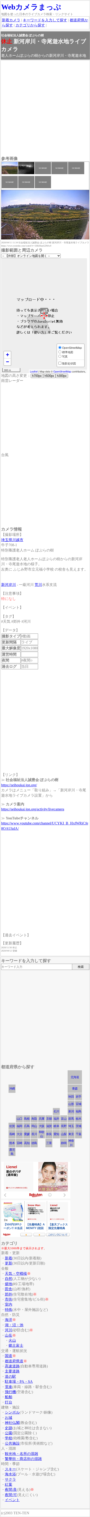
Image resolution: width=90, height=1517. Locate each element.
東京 (71, 1134)
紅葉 (8, 1484)
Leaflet (34, 371)
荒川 (38, 585)
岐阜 (56, 1126)
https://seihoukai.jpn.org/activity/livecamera (32, 809)
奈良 (49, 1134)
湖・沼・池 (14, 1325)
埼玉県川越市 (12, 540)
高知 (27, 1143)
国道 (8, 1356)
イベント (12, 1500)
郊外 (8, 1294)
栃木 (78, 1118)
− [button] (7, 362)
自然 (8, 1279)
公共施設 (12, 1443)
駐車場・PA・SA (19, 1381)
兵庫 (41, 1118)
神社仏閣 (12, 1423)
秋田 (71, 1096)
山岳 (8, 1335)
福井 (56, 1118)
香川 (34, 1134)
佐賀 (12, 1126)
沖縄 (12, 1088)
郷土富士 (16, 1345)
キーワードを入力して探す (45, 20)
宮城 (78, 1104)
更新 (8, 1263)
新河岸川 (8, 585)
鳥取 (34, 1118)
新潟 (71, 1111)
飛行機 (10, 1392)
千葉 (78, 1134)
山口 (19, 1118)
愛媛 (27, 1134)
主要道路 (12, 1371)
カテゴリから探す (30, 25)
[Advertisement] (45, 108)
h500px (49, 376)
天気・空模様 (16, 1274)
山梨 (63, 1134)
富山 (63, 1118)
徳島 (34, 1143)
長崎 (12, 1134)
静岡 (63, 1143)
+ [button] (7, 355)
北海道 (75, 1077)
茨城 (78, 1126)
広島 (27, 1126)
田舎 (8, 1289)
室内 (8, 1304)
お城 (8, 1418)
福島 (78, 1111)
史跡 (8, 1428)
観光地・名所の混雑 (21, 1454)
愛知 (56, 1134)
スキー (10, 1469)
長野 (63, 1126)
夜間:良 (11, 1489)
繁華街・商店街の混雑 (23, 1459)
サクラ (10, 1479)
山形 (71, 1104)
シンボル (12, 1412)
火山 (12, 1340)
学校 (8, 1438)
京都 (49, 1118)
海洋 (8, 1320)
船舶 (8, 1397)
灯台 (8, 1402)
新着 (8, 1258)
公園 (8, 1433)
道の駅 (10, 1376)
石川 (56, 1111)
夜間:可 (11, 1495)
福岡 (19, 1126)
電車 (8, 1387)
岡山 (34, 1126)
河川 (8, 1330)
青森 (75, 1088)
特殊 (8, 1310)
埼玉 (71, 1126)
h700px (37, 376)
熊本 (12, 1143)
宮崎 (19, 1143)
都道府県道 (14, 1361)
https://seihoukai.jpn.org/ (19, 785)
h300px (62, 376)
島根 (27, 1118)
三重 (49, 1143)
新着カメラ (11, 20)
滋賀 (49, 1126)
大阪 (41, 1126)
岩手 (78, 1096)
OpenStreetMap (62, 371)
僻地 (8, 1284)
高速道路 (12, 1366)
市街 (8, 1299)
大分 (19, 1134)
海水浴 (10, 1474)
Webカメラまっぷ (31, 7)
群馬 (71, 1118)
